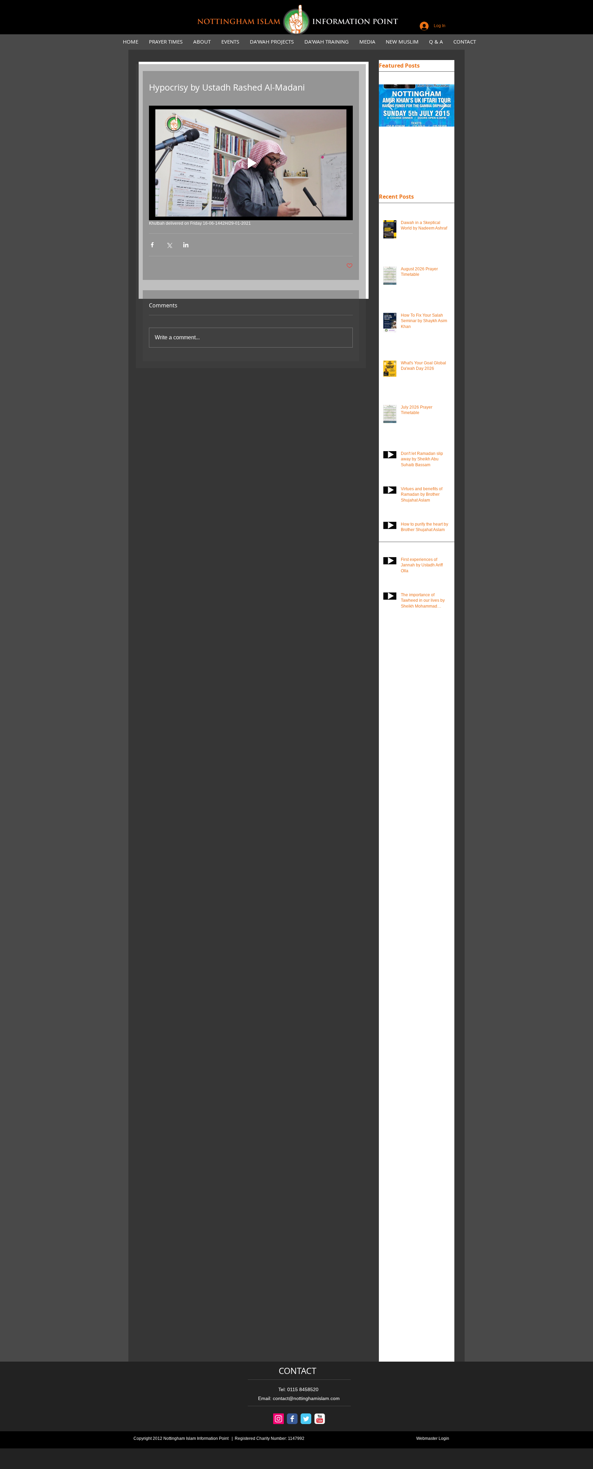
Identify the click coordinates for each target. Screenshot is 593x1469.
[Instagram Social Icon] (278, 1418)
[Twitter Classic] (306, 1418)
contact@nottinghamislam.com (306, 1398)
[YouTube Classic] (319, 1418)
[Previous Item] (390, 106)
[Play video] (251, 163)
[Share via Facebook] (152, 245)
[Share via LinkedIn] (186, 245)
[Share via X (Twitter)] (169, 245)
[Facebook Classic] (292, 1418)
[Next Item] (443, 106)
